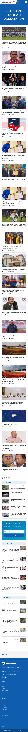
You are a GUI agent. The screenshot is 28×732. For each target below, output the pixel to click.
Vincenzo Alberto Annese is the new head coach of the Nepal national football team (14, 225)
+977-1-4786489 (17, 671)
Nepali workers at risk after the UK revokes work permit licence (18, 501)
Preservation (4, 707)
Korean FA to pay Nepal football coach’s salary (13, 180)
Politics (3, 686)
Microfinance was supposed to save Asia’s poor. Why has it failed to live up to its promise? (10, 578)
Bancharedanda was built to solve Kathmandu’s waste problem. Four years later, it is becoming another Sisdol (10, 549)
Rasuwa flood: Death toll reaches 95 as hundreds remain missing (10, 602)
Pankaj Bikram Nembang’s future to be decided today (13, 89)
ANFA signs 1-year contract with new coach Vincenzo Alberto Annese (12, 202)
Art (2, 717)
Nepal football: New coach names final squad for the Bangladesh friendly (13, 403)
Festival (3, 700)
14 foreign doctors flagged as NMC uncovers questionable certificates (10, 559)
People (3, 726)
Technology (4, 724)
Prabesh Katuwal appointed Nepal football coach (14, 335)
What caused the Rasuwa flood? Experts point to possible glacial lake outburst (10, 641)
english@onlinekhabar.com (10, 674)
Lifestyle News (5, 715)
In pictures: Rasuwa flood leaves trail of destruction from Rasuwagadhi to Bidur (18, 487)
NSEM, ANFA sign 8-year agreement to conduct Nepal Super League (13, 290)
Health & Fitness (5, 721)
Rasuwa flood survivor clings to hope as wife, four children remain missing (10, 631)
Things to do (4, 709)
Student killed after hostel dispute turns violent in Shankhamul (17, 494)
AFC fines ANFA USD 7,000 (9, 424)
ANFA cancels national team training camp (12, 134)
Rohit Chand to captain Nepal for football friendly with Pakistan (14, 313)
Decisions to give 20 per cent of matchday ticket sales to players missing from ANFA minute (14, 43)
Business (3, 694)
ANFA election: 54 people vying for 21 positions (12, 470)
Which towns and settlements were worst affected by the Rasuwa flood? (9, 612)
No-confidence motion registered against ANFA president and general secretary (13, 111)
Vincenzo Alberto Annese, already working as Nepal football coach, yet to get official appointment (14, 157)
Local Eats (4, 705)
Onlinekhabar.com (5, 668)
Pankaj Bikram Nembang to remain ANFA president (14, 66)
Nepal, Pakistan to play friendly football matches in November (13, 358)
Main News (4, 684)
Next (9, 478)
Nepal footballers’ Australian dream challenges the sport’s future (12, 247)
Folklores (3, 703)
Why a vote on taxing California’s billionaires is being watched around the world (10, 588)
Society (3, 688)
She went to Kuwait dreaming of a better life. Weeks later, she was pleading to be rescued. (10, 569)
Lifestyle (3, 692)
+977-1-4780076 (9, 671)
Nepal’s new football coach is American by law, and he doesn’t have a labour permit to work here (14, 447)
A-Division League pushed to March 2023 (13, 269)
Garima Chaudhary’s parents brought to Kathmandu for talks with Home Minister (18, 508)
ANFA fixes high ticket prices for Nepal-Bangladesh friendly (13, 380)
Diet (2, 719)
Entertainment (5, 690)
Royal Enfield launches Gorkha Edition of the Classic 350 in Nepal (18, 514)
